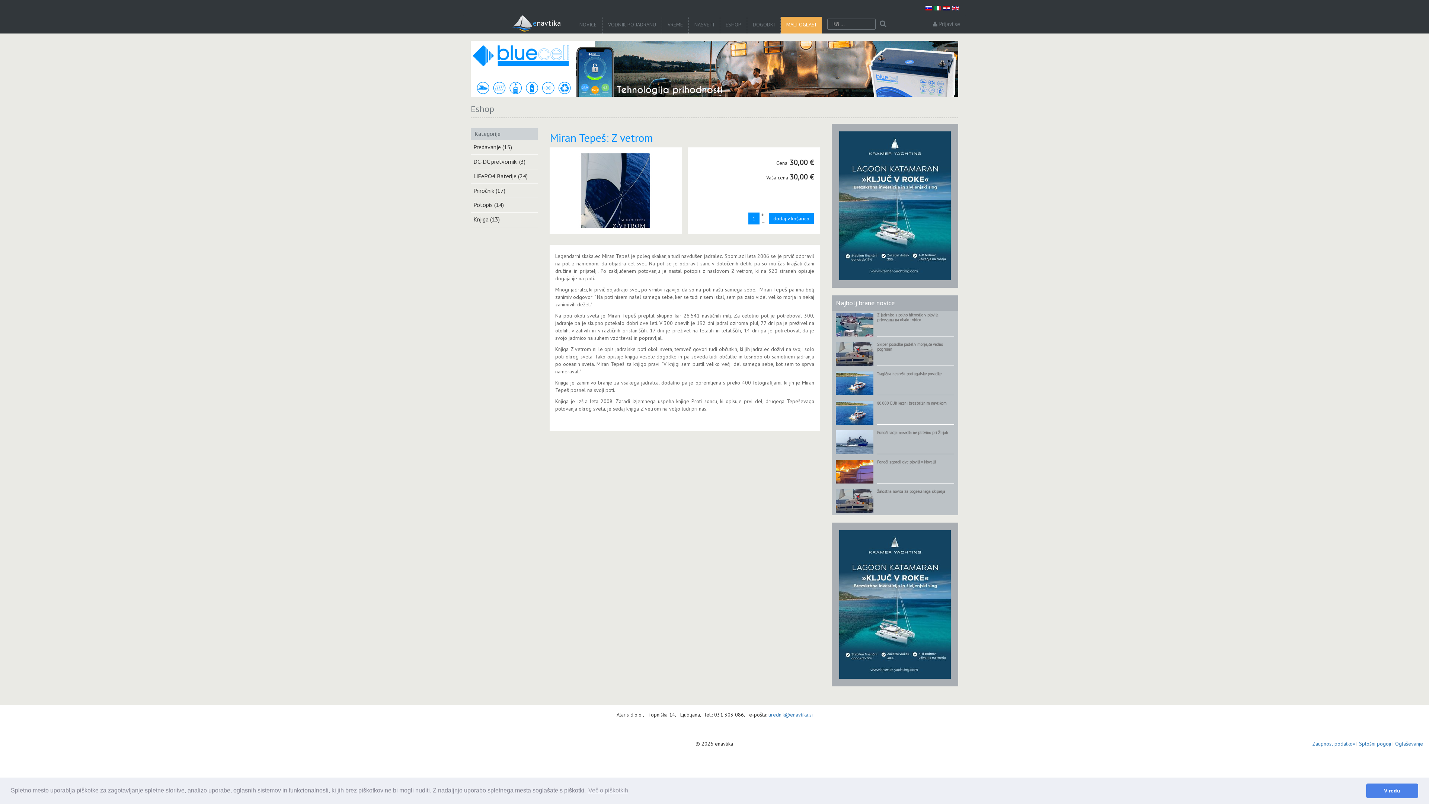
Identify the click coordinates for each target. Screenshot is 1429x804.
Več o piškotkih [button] (608, 790)
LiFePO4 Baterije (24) (500, 176)
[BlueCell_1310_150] (714, 69)
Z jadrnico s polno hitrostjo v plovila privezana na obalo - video (908, 317)
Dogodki (764, 24)
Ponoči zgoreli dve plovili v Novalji (906, 462)
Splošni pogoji (1375, 743)
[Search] (882, 24)
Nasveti (704, 24)
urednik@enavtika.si (790, 714)
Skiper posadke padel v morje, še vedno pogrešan (910, 347)
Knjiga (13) (486, 219)
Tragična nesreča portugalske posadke (909, 373)
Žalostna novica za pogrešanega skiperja (911, 491)
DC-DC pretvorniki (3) (499, 161)
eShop (733, 24)
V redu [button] (1392, 791)
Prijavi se (949, 24)
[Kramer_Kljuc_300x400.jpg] (895, 205)
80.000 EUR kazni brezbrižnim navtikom (912, 403)
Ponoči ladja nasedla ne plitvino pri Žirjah (912, 432)
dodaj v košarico (791, 218)
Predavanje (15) (492, 147)
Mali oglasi (801, 24)
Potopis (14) (488, 204)
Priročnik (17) (489, 190)
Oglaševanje (1409, 743)
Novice (588, 24)
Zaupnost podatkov (1333, 743)
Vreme (675, 24)
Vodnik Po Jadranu (632, 24)
